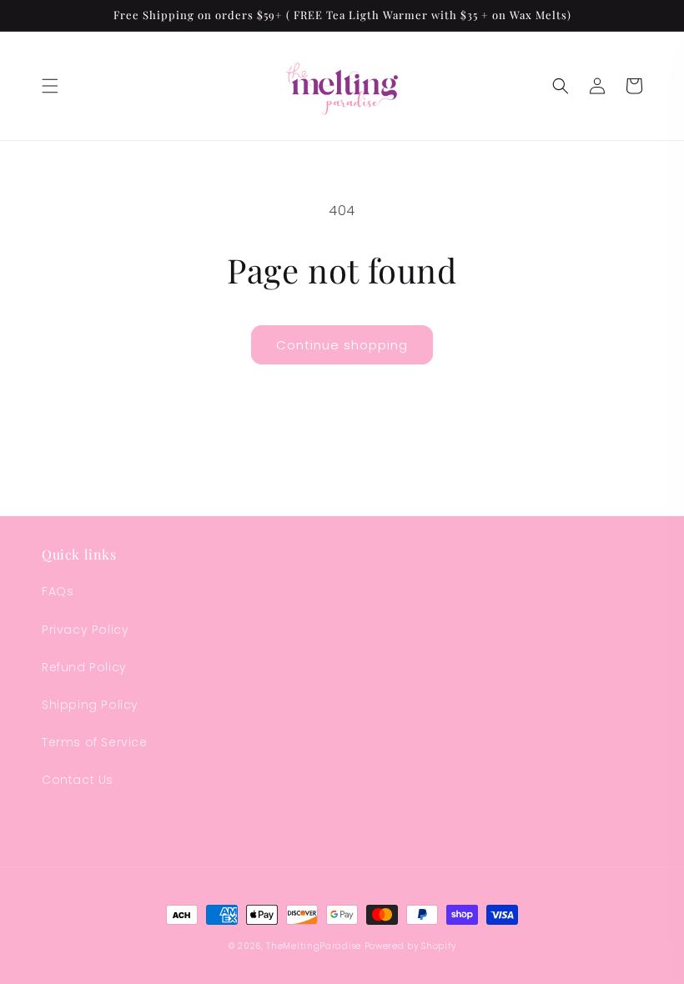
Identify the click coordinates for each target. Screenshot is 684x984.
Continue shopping (342, 345)
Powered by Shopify (410, 946)
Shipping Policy (90, 704)
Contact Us (77, 779)
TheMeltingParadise (313, 946)
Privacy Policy (85, 629)
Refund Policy (84, 667)
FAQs (57, 591)
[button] (50, 86)
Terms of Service (95, 742)
